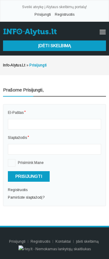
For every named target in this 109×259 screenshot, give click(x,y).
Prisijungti (43, 14)
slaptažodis (18, 137)
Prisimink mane (31, 163)
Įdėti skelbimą (54, 45)
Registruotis (64, 14)
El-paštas (16, 112)
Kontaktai (63, 241)
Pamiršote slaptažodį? (26, 197)
